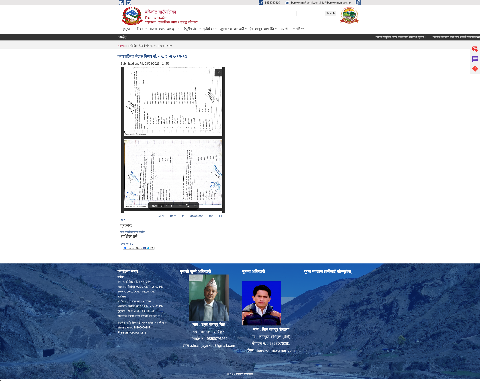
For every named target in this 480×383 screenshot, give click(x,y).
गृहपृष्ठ (126, 29)
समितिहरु (298, 29)
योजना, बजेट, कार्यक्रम (163, 29)
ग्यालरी (284, 29)
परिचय (139, 29)
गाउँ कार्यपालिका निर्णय (132, 232)
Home (121, 45)
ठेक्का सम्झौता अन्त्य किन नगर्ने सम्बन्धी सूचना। (384, 37)
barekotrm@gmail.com (276, 350)
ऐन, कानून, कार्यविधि (262, 29)
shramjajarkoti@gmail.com (213, 345)
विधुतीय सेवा (190, 29)
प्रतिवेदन (208, 29)
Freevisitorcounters (132, 332)
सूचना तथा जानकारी (232, 29)
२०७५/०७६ (126, 243)
